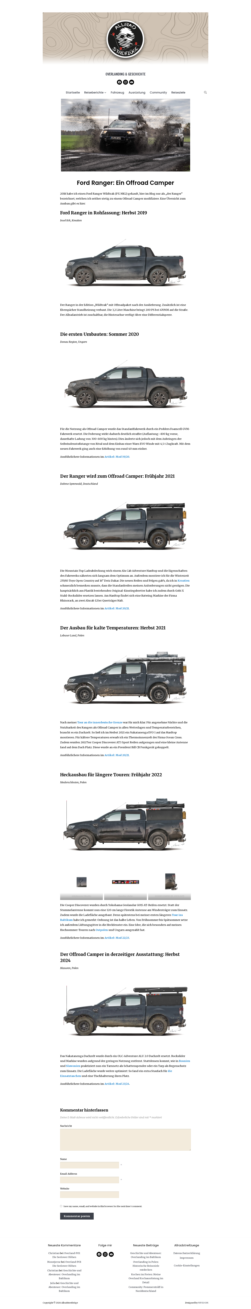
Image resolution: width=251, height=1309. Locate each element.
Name (63, 1159)
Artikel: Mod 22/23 (116, 937)
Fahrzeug (117, 92)
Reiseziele (178, 92)
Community (158, 92)
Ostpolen (102, 930)
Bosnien (184, 1061)
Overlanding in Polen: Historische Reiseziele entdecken (146, 1265)
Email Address (68, 1173)
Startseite (73, 92)
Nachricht (66, 1125)
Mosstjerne (54, 1261)
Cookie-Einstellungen (187, 1265)
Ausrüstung (137, 92)
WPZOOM (203, 1302)
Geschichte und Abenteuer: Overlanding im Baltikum (65, 1274)
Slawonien (73, 1066)
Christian (53, 1253)
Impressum (186, 1257)
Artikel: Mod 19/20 (116, 456)
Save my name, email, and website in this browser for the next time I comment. (102, 1206)
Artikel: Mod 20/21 (116, 608)
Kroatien (184, 580)
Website (64, 1188)
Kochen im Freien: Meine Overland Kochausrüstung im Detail (146, 1278)
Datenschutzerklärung (186, 1253)
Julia (52, 1283)
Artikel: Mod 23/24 (116, 1083)
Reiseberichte (94, 92)
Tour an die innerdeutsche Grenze (99, 722)
